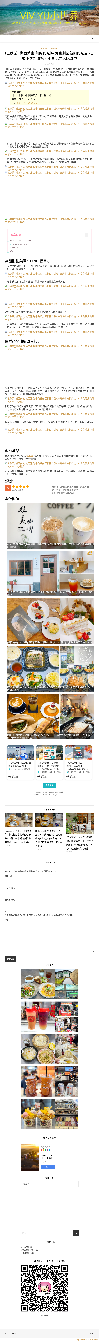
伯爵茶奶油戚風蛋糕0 (19, 244)
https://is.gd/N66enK (28, 103)
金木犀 (29, 456)
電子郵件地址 (11, 888)
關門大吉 (54, 49)
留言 (6, 920)
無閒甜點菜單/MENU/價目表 (20, 241)
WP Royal (14, 1333)
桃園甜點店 (45, 49)
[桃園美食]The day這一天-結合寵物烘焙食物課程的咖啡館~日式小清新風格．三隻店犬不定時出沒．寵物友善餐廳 (48, 838)
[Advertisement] (49, 134)
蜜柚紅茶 (15, 248)
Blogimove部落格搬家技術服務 (87, 1339)
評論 (11, 251)
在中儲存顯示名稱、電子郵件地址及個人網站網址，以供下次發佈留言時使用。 (39, 915)
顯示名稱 (9, 876)
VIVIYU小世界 (49, 15)
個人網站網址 (10, 900)
